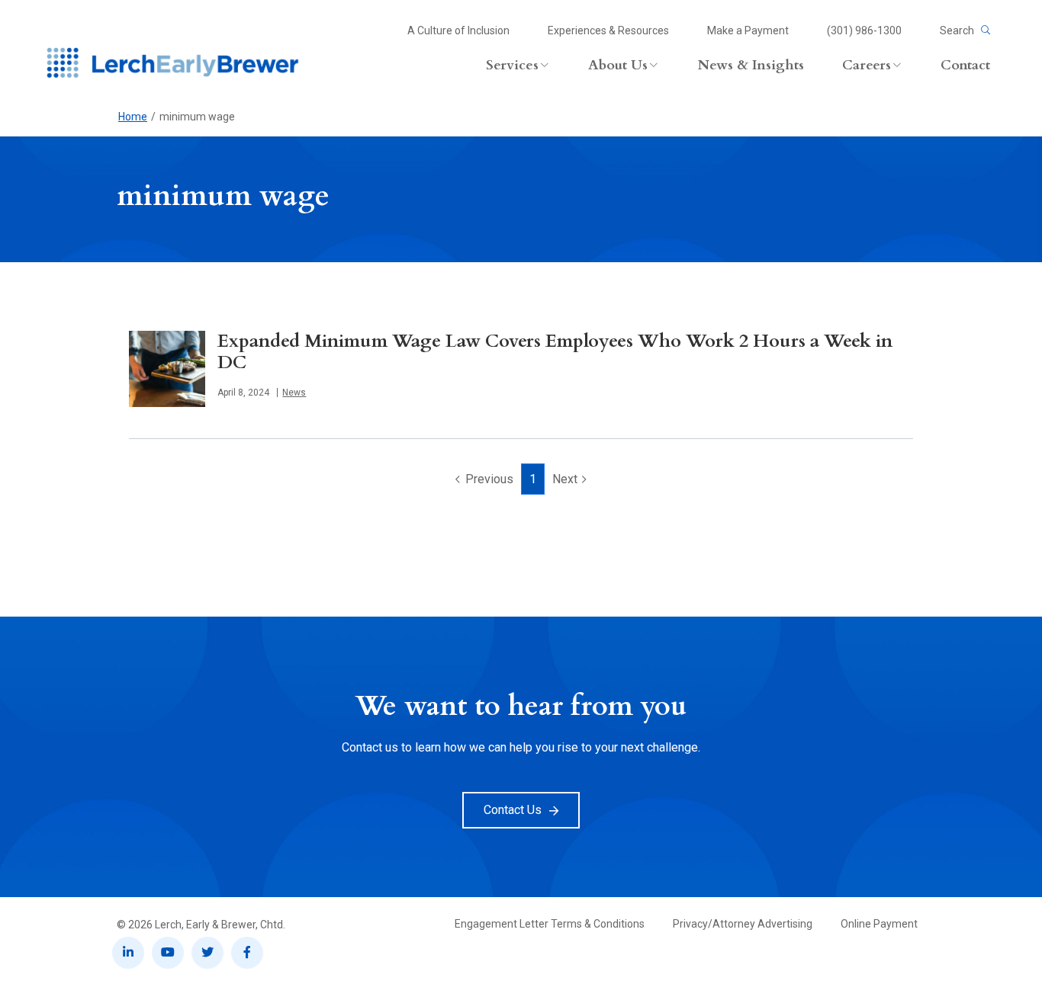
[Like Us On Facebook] (247, 953)
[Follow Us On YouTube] (168, 953)
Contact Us (513, 810)
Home (132, 117)
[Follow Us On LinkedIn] (128, 953)
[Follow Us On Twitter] (207, 953)
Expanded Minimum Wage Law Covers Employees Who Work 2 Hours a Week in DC (554, 352)
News (294, 392)
